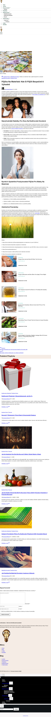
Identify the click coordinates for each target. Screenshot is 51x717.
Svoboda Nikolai (8, 89)
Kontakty (5, 24)
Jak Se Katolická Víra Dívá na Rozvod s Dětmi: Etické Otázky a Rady (21, 454)
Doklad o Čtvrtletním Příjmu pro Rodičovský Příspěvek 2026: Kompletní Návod (24, 534)
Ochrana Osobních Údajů (16, 671)
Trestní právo (5, 664)
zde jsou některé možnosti (17, 128)
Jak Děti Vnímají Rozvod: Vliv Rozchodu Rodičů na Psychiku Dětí (13, 349)
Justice (4, 6)
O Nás (4, 23)
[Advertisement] (25, 42)
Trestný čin (6, 698)
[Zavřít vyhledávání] (2, 706)
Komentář (27, 603)
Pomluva (7, 21)
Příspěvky (5, 10)
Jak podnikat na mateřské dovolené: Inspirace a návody (18, 573)
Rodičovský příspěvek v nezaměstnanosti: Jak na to (17, 396)
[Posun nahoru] (1, 675)
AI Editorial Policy (25, 715)
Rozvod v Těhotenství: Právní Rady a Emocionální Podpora (19, 415)
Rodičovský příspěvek (8, 15)
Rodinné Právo (14, 78)
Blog (3, 649)
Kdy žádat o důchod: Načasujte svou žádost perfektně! (11, 352)
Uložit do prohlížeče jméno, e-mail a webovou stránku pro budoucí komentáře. (18, 611)
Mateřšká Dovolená (7, 13)
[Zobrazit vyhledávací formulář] (1, 27)
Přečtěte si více (6, 406)
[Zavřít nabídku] (0, 677)
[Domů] (2, 76)
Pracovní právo (5, 660)
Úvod (4, 4)
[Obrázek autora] (3, 89)
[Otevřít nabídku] (1, 33)
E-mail (20, 608)
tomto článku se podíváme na (38, 94)
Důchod (5, 9)
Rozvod (5, 16)
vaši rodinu (37, 213)
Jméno (20, 606)
